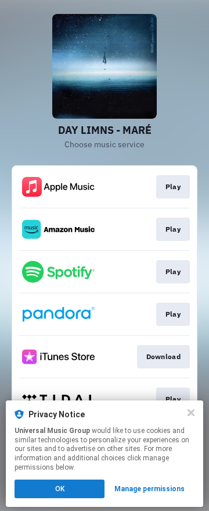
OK (59, 489)
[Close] (191, 412)
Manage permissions (149, 489)
